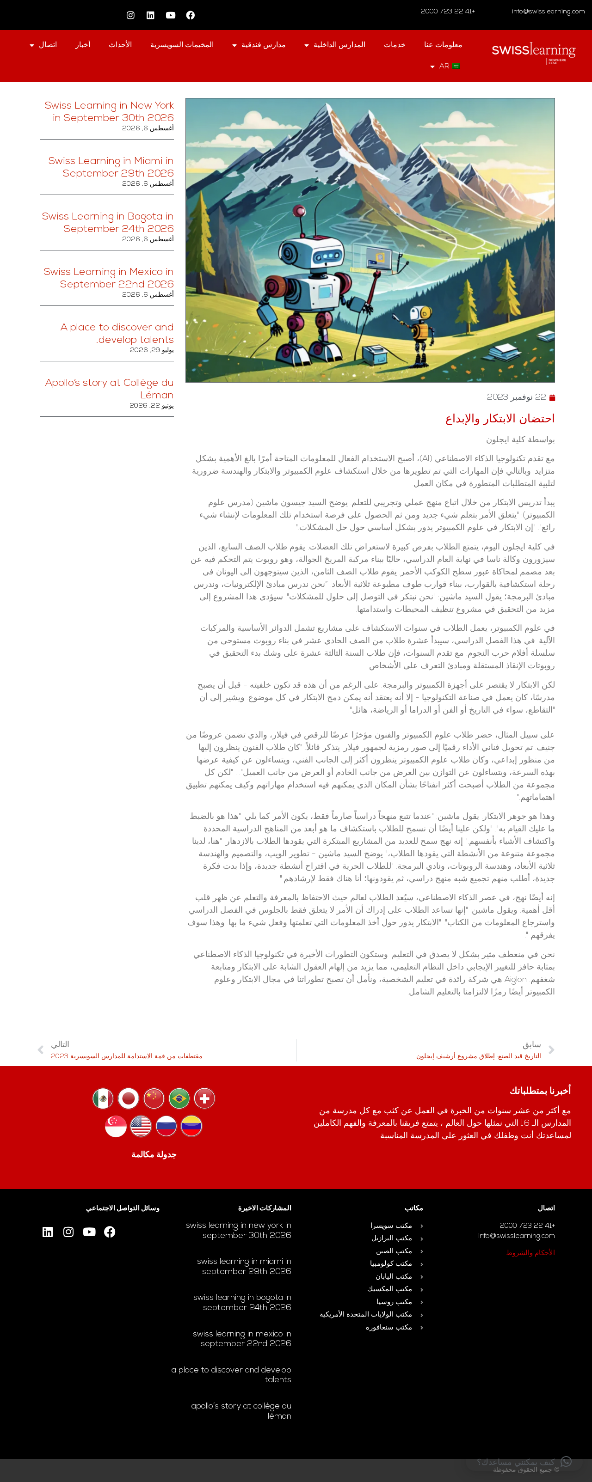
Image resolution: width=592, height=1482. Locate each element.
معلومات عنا (443, 45)
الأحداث (120, 45)
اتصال (48, 45)
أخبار (82, 45)
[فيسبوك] (190, 15)
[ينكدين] (151, 15)
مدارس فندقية (263, 45)
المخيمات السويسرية (182, 45)
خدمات (395, 45)
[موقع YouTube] (170, 15)
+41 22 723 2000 (449, 11)
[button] (524, 1461)
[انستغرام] (131, 15)
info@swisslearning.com (548, 11)
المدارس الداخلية (339, 45)
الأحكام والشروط (530, 1253)
